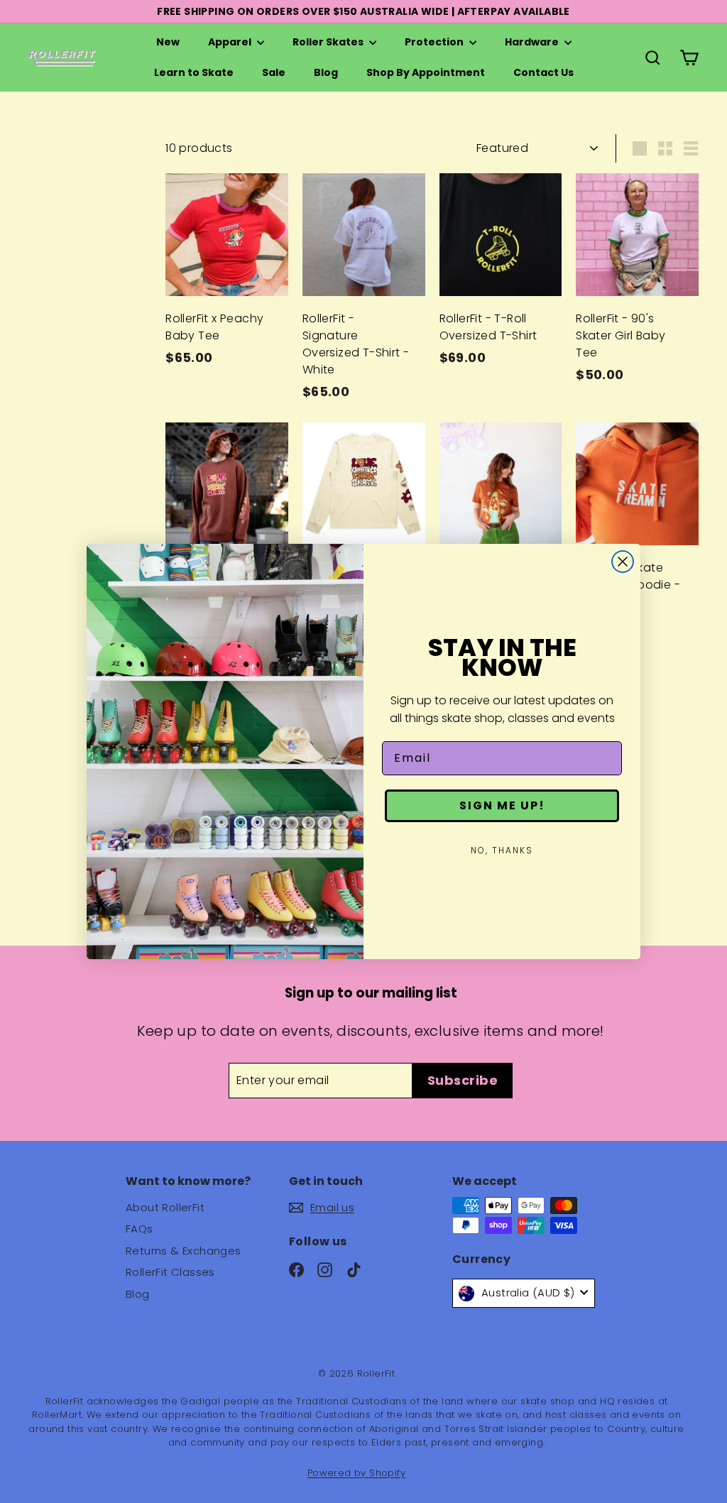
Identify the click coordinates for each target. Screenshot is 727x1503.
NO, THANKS (502, 850)
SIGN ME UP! (502, 805)
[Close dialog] (622, 561)
